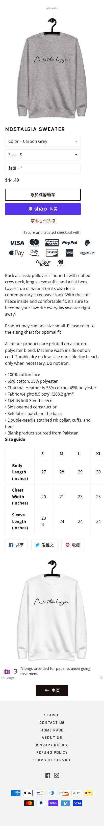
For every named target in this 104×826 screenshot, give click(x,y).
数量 (12, 168)
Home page (52, 730)
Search (52, 715)
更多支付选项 (43, 221)
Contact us (52, 722)
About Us (52, 737)
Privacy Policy (52, 745)
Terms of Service (52, 760)
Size (12, 154)
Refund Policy (52, 752)
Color (13, 141)
